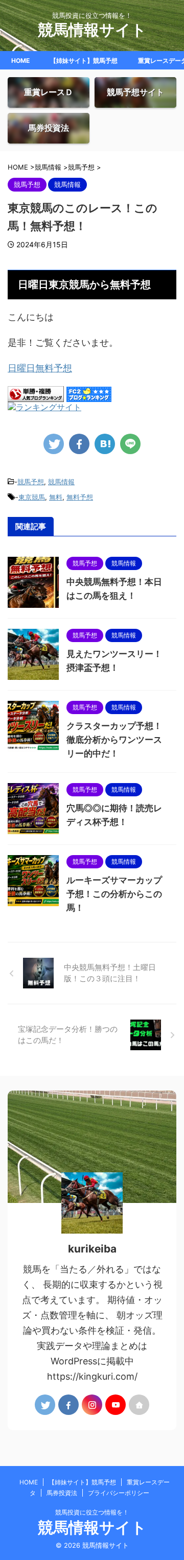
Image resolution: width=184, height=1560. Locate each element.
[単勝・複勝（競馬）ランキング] (36, 397)
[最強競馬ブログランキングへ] (44, 408)
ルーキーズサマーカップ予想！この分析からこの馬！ (114, 894)
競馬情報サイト (92, 29)
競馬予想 (30, 482)
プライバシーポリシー (118, 1493)
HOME (20, 60)
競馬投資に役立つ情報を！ (92, 1512)
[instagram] (92, 1404)
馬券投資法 (62, 1493)
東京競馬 (31, 497)
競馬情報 (61, 482)
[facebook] (79, 444)
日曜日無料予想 (40, 368)
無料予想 (79, 497)
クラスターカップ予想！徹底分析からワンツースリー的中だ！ (114, 740)
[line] (130, 444)
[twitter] (53, 444)
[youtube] (115, 1404)
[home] (139, 1404)
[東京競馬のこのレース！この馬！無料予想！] (105, 444)
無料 (55, 497)
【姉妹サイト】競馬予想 (84, 60)
